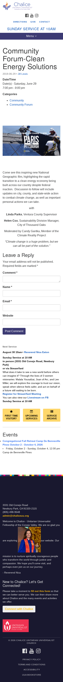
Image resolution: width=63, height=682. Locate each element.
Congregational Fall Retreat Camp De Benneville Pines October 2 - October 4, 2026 (31, 443)
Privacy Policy (32, 659)
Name (7, 287)
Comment (10, 272)
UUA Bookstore (31, 675)
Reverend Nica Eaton (36, 352)
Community (17, 100)
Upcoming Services (31, 417)
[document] (31, 255)
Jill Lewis (23, 73)
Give (33, 22)
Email (7, 301)
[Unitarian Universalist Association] (16, 625)
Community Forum (21, 104)
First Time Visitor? (11, 417)
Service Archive (52, 417)
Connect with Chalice (19, 608)
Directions (20, 22)
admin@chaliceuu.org (16, 515)
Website (8, 315)
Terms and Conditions (31, 665)
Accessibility (32, 670)
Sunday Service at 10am (31, 28)
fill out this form (40, 591)
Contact (44, 22)
